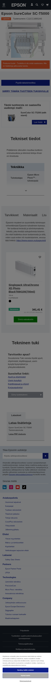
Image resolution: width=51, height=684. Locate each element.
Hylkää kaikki (25, 675)
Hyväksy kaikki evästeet (25, 670)
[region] (25, 668)
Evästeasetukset (25, 681)
